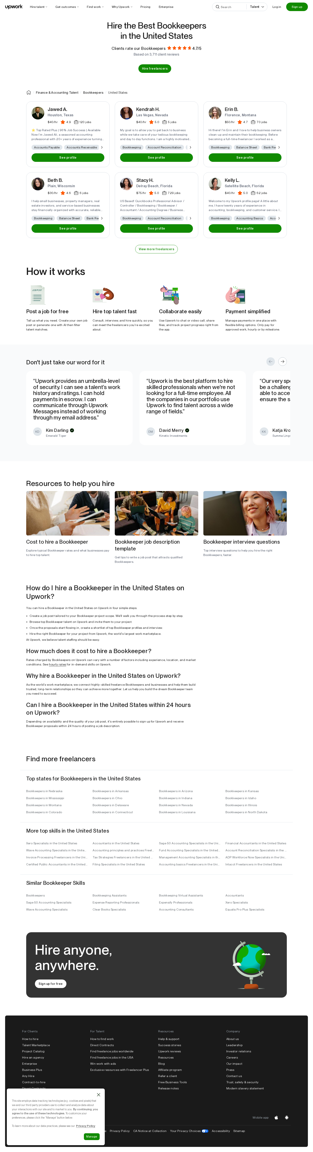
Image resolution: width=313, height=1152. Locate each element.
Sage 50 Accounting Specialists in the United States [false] (189, 843)
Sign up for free (51, 983)
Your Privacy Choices (189, 1131)
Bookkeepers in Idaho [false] (240, 798)
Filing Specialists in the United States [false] (119, 864)
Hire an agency (33, 1057)
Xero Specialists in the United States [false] (51, 843)
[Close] (98, 1095)
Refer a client (167, 1076)
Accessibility (221, 1131)
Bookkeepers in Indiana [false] (175, 798)
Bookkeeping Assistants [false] (109, 895)
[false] (28, 92)
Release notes (168, 1088)
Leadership (234, 1045)
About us (232, 1039)
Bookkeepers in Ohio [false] (107, 798)
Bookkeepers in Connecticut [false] (113, 812)
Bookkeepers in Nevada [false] (176, 805)
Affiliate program (170, 1070)
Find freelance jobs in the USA (112, 1057)
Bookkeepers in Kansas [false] (242, 791)
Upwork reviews (169, 1051)
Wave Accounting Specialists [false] (46, 909)
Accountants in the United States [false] (116, 843)
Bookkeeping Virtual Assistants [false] (181, 895)
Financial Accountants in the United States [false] (255, 843)
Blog (161, 1063)
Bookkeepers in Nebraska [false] (44, 791)
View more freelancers (156, 249)
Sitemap (239, 1131)
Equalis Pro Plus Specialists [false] (244, 909)
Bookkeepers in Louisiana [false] (177, 812)
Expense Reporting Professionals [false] (116, 902)
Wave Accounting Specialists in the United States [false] (57, 850)
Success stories (169, 1045)
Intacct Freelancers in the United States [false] (253, 864)
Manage (91, 1136)
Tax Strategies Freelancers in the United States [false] (123, 857)
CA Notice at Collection (150, 1131)
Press (230, 1070)
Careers (232, 1057)
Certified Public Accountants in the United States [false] (57, 864)
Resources (166, 1057)
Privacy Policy (120, 1131)
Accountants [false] (234, 895)
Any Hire (28, 1076)
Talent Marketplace (36, 1045)
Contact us (234, 1076)
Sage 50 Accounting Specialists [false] (49, 902)
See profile (67, 157)
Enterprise (29, 1063)
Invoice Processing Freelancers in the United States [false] (57, 857)
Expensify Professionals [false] (175, 902)
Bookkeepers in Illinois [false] (241, 805)
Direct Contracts (34, 1088)
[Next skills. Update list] (101, 147)
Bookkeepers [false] (35, 895)
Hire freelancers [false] (155, 68)
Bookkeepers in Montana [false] (44, 805)
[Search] (217, 7)
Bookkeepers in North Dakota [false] (246, 812)
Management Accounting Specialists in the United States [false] (189, 857)
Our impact (234, 1063)
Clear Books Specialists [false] (109, 909)
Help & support (168, 1039)
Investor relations (238, 1051)
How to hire (30, 1039)
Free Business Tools (172, 1082)
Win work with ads (103, 1063)
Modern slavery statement (245, 1088)
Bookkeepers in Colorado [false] (44, 812)
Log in (277, 7)
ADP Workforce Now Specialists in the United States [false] (256, 857)
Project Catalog (33, 1051)
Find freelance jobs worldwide (112, 1051)
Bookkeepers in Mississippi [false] (45, 798)
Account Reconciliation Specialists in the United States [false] (256, 850)
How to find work (102, 1039)
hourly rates (57, 664)
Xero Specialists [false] (236, 902)
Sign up (297, 7)
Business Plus (32, 1070)
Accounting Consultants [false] (176, 909)
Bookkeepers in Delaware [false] (111, 805)
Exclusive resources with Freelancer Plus (119, 1070)
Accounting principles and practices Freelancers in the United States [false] (123, 850)
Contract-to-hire (34, 1082)
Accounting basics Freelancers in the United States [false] (189, 864)
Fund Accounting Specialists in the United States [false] (189, 850)
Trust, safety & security (242, 1082)
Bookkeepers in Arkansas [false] (111, 791)
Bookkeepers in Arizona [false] (176, 791)
